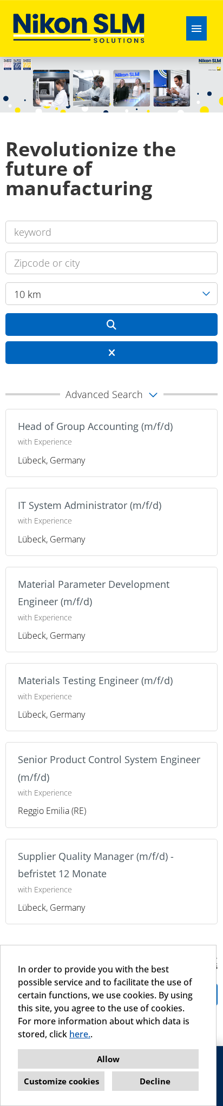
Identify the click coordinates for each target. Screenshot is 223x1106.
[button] (111, 394)
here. (79, 1034)
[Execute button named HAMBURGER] (196, 28)
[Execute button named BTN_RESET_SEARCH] (111, 352)
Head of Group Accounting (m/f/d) (95, 426)
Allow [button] (108, 1059)
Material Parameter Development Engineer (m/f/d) (93, 593)
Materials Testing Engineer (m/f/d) (95, 680)
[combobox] (111, 293)
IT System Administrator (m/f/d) (89, 505)
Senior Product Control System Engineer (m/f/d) (109, 768)
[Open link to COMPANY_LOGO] (78, 28)
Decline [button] (155, 1081)
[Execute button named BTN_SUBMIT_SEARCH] (111, 324)
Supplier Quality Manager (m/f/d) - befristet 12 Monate (96, 865)
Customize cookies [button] (61, 1081)
